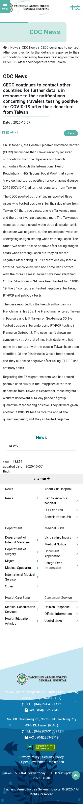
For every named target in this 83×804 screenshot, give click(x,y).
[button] (11, 132)
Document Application (52, 553)
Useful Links (53, 621)
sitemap (40, 479)
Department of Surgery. (15, 551)
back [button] (71, 133)
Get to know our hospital (56, 500)
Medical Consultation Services (20, 609)
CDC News (29, 47)
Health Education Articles (17, 621)
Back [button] (6, 471)
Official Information (58, 614)
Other (9, 586)
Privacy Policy (29, 757)
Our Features (54, 510)
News (14, 47)
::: (8, 426)
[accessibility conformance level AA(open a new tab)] (45, 747)
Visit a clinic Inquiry (58, 537)
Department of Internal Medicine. (17, 540)
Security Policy (53, 757)
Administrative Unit (58, 517)
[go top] (76, 775)
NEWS (13, 446)
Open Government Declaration (42, 762)
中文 (75, 8)
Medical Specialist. (18, 568)
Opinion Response (57, 607)
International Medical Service (20, 577)
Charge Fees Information (53, 565)
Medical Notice (55, 544)
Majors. (10, 561)
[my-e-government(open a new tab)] (30, 747)
